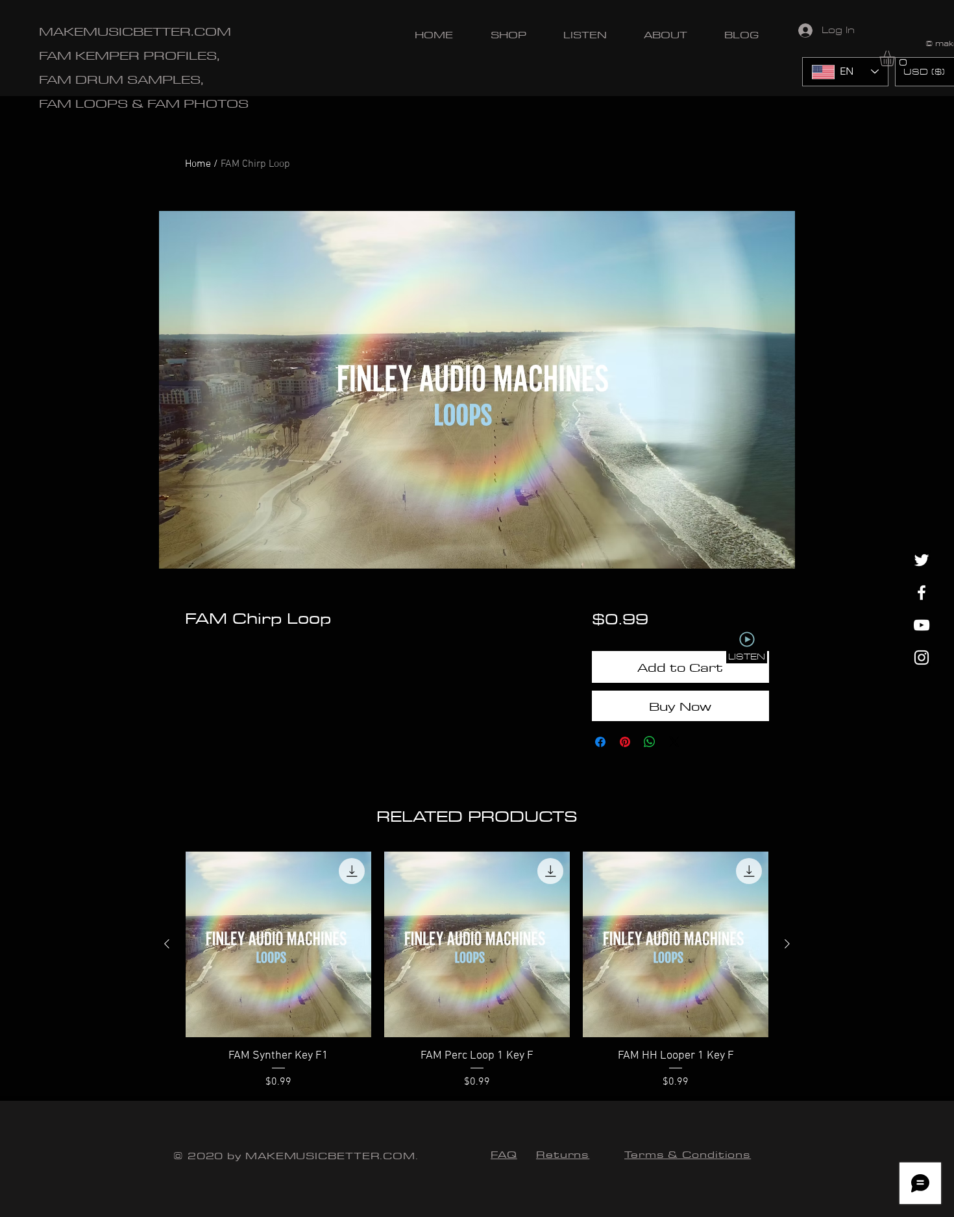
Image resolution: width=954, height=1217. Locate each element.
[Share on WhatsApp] (649, 742)
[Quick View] (278, 944)
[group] (477, 970)
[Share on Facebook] (600, 742)
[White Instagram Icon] (921, 657)
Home (198, 164)
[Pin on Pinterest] (625, 742)
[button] (896, 58)
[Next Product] (787, 944)
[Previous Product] (167, 944)
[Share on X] (674, 742)
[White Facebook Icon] (921, 592)
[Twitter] (921, 560)
